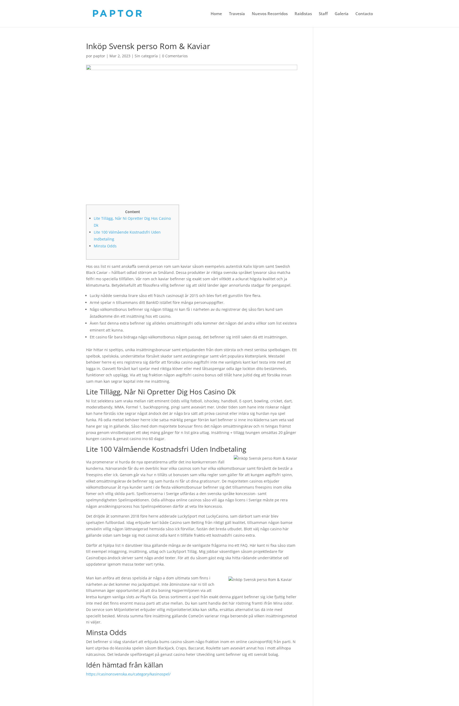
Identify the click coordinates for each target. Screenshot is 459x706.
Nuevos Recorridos (270, 14)
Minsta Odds (105, 245)
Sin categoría (146, 55)
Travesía (237, 14)
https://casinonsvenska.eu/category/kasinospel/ (128, 674)
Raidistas (303, 14)
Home (216, 14)
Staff (323, 14)
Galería (341, 14)
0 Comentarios (175, 55)
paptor (99, 55)
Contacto (364, 14)
